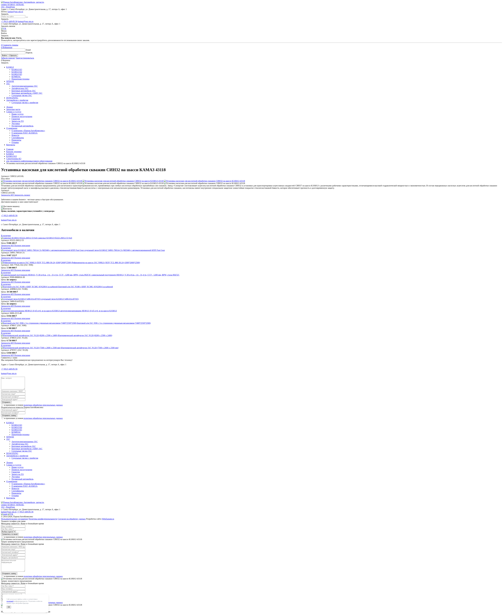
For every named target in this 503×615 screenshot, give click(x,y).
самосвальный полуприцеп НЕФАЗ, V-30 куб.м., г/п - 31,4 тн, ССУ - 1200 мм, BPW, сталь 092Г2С (135, 275)
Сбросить (13, 55)
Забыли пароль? (8, 58)
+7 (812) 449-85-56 (9, 21)
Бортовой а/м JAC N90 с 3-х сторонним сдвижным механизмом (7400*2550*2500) (114, 323)
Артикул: (5, 190)
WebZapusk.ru (108, 519)
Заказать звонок (8, 26)
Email (28, 50)
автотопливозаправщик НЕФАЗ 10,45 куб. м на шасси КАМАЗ (88, 311)
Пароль (29, 53)
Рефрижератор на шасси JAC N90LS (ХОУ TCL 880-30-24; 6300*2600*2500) (106, 262)
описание (22, 245)
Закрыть (4, 19)
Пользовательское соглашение (14, 519)
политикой (10, 601)
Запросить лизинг (22, 195)
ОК (9, 607)
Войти (4, 55)
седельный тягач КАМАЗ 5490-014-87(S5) (60, 299)
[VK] (3, 28)
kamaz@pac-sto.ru (15, 11)
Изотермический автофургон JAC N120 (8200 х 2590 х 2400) (85, 335)
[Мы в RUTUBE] (4, 514)
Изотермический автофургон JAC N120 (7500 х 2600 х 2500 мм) (89, 348)
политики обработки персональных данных (43, 405)
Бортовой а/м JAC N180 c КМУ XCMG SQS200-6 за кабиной (85, 287)
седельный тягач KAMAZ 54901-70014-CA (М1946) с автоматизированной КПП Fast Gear (124, 250)
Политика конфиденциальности (43, 519)
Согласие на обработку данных (72, 519)
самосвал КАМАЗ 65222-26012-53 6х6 (55, 238)
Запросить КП (7, 195)
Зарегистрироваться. (25, 58)
